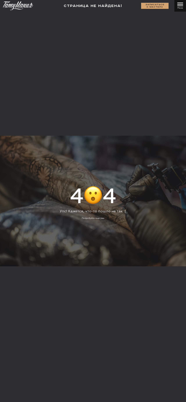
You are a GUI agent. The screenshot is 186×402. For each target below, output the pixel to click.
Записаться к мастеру (154, 5)
